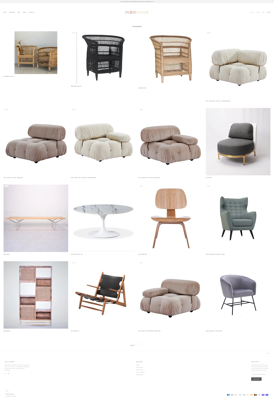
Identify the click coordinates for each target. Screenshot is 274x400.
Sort (268, 353)
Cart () (268, 12)
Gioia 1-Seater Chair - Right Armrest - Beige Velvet (149, 331)
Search (263, 12)
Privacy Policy (139, 367)
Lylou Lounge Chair (142, 254)
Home (5, 12)
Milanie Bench (7, 254)
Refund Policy (139, 370)
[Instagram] (8, 373)
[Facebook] (5, 373)
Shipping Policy (140, 374)
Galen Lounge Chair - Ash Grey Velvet (214, 331)
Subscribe (256, 379)
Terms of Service (140, 372)
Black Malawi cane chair (76, 86)
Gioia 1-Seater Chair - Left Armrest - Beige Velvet (149, 177)
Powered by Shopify (11, 396)
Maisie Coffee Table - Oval (77, 254)
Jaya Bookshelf (7, 331)
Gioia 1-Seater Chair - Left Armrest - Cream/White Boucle (83, 177)
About (24, 12)
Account (258, 12)
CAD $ (252, 12)
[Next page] (141, 343)
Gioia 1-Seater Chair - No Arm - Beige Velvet (13, 177)
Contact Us (31, 12)
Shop (19, 12)
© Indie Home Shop (10, 394)
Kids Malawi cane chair (8, 76)
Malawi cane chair (142, 88)
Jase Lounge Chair (75, 331)
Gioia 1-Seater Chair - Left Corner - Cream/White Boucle (218, 101)
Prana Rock (12, 12)
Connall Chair (209, 177)
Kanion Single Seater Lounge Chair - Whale (215, 254)
